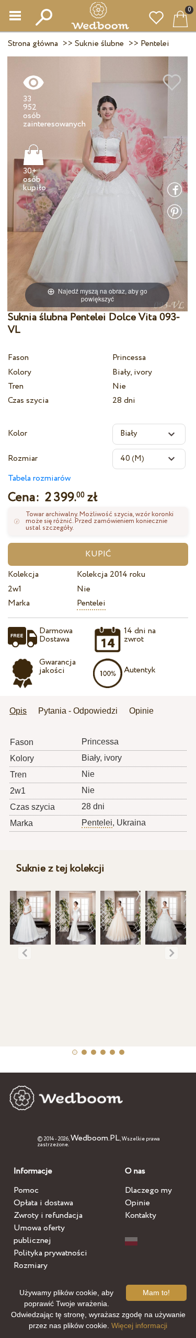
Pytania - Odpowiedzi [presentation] (78, 710)
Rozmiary (31, 1266)
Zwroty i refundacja (48, 1215)
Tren (16, 386)
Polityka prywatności (50, 1253)
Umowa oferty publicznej (39, 1234)
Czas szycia (28, 400)
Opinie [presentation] (141, 710)
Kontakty (140, 1215)
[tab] (21, 711)
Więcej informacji (139, 1325)
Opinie (137, 1203)
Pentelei (91, 603)
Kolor (17, 433)
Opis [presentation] (18, 710)
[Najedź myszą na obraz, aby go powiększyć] (97, 183)
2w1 (14, 589)
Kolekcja (23, 574)
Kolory (19, 372)
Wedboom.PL (95, 1138)
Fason (18, 358)
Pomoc (26, 1190)
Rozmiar (23, 458)
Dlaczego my (148, 1190)
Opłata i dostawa (43, 1203)
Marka (19, 603)
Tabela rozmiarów (39, 478)
